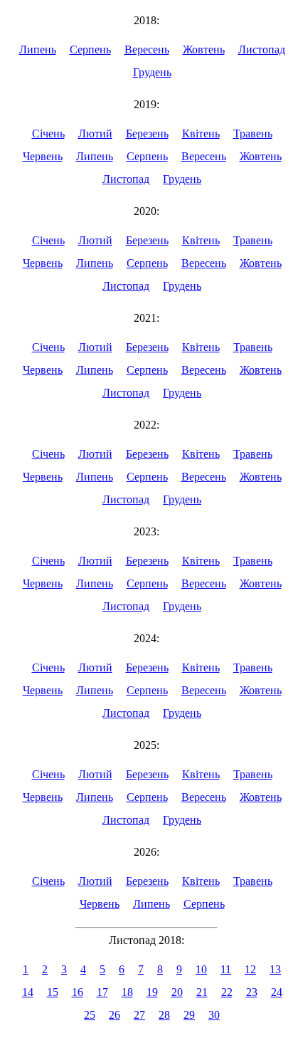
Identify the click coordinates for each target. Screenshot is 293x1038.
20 (177, 992)
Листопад (261, 49)
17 (102, 992)
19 (152, 992)
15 (52, 992)
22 (227, 992)
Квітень (201, 133)
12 (250, 969)
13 (275, 969)
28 (164, 1015)
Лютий (95, 133)
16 (77, 992)
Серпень (90, 49)
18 (127, 992)
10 (201, 969)
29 (189, 1015)
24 (276, 992)
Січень (48, 133)
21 (202, 992)
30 (214, 1015)
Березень (147, 133)
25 (89, 1015)
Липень (37, 49)
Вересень (146, 49)
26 (114, 1015)
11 (225, 969)
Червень (43, 156)
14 (27, 992)
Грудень (152, 72)
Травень (252, 133)
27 (139, 1015)
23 (251, 992)
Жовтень (204, 49)
